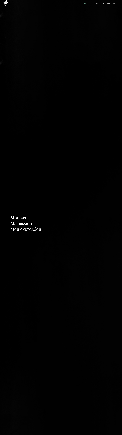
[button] (118, 3)
